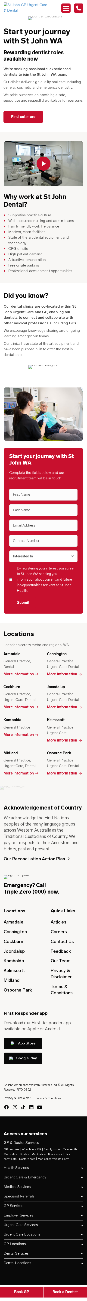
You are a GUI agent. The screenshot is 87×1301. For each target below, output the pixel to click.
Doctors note (27, 1159)
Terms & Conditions (62, 989)
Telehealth (70, 1149)
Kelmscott (14, 970)
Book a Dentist (65, 1292)
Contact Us (62, 941)
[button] (43, 163)
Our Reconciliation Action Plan (34, 859)
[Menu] (66, 8)
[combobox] (43, 556)
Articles (58, 922)
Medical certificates (16, 1154)
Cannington (15, 931)
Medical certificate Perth (53, 1159)
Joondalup (14, 951)
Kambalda (14, 960)
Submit (23, 603)
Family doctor (52, 1149)
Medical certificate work (46, 1154)
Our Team (61, 960)
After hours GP (31, 1149)
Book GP (21, 1292)
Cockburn (13, 941)
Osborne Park (18, 990)
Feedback (61, 951)
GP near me (11, 1149)
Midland (12, 980)
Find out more (23, 117)
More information (18, 674)
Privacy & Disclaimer (61, 973)
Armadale (13, 922)
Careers (59, 931)
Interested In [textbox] (23, 556)
